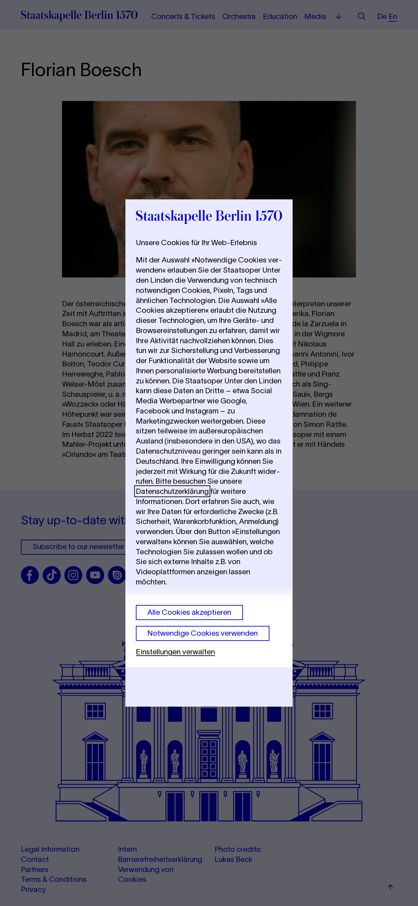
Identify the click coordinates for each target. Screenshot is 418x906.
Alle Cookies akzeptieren (189, 612)
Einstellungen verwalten (175, 651)
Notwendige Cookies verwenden (202, 633)
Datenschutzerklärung (172, 491)
